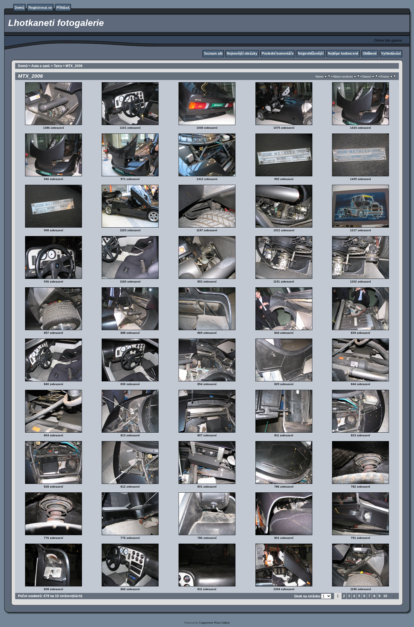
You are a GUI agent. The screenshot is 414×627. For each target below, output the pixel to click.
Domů (19, 8)
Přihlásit (63, 8)
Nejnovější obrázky (242, 53)
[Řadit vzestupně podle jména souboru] (355, 76)
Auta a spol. (40, 66)
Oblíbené (370, 53)
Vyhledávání (391, 53)
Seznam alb (213, 53)
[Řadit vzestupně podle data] (373, 76)
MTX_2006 (74, 66)
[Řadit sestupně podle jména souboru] (358, 76)
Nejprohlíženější (311, 53)
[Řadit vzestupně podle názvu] (325, 76)
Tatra (58, 66)
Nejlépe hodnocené (343, 53)
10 (385, 596)
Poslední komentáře (278, 53)
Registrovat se (40, 8)
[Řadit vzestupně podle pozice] (391, 76)
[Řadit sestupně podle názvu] (329, 76)
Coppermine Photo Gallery (214, 622)
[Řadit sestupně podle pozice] (394, 76)
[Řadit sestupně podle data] (376, 76)
